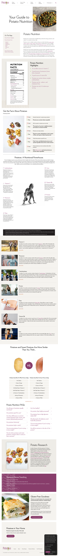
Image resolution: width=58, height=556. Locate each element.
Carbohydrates (7, 44)
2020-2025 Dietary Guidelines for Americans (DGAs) (39, 53)
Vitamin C (6, 42)
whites (28, 43)
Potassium (6, 43)
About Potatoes (40, 3)
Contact (15, 548)
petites (34, 43)
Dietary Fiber (13, 85)
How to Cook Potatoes (22, 3)
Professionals (49, 2)
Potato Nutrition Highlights (9, 37)
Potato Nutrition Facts (8, 40)
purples (30, 43)
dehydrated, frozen (42, 44)
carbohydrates (42, 273)
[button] (50, 553)
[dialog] (50, 544)
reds (53, 42)
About (19, 548)
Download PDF (28, 401)
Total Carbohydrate (13, 83)
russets (50, 42)
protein (38, 288)
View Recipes (10, 536)
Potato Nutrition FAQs (9, 50)
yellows (24, 43)
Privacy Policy (17, 552)
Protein (6, 45)
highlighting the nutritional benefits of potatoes (40, 453)
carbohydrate (50, 50)
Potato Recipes (32, 3)
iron (50, 333)
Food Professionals (39, 548)
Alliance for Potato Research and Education (40, 457)
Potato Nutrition (13, 3)
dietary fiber (37, 302)
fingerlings (39, 43)
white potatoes (38, 150)
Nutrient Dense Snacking (9, 52)
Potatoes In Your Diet (36, 517)
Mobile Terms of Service (25, 552)
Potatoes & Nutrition (32, 548)
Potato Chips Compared (13, 488)
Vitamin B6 (7, 47)
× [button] (56, 535)
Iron (6, 48)
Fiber (6, 46)
